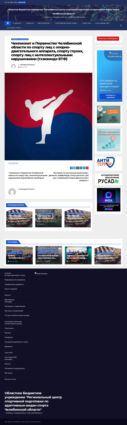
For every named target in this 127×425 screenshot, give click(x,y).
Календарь (8, 302)
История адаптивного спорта (15, 275)
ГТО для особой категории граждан (17, 315)
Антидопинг (9, 337)
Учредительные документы (14, 284)
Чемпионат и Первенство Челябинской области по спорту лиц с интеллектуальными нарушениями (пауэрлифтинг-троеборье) (27, 175)
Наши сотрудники (11, 289)
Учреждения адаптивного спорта (16, 342)
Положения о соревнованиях (20, 39)
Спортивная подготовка (66, 23)
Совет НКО (86, 23)
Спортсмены (9, 328)
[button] (121, 25)
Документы (9, 346)
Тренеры (8, 333)
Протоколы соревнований (14, 311)
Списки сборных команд (13, 323)
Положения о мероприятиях (15, 368)
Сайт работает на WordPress (13, 421)
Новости (30, 23)
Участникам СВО (102, 23)
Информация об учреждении (15, 280)
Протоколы (9, 373)
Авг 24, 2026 (43, 261)
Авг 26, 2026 (14, 261)
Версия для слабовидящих (108, 38)
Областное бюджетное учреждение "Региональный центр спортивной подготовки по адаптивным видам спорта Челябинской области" (33, 401)
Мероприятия (44, 23)
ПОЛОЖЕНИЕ (13, 163)
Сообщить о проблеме (111, 96)
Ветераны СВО (42, 250)
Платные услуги (14, 28)
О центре (17, 23)
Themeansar (37, 421)
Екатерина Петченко (27, 65)
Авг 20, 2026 (102, 261)
